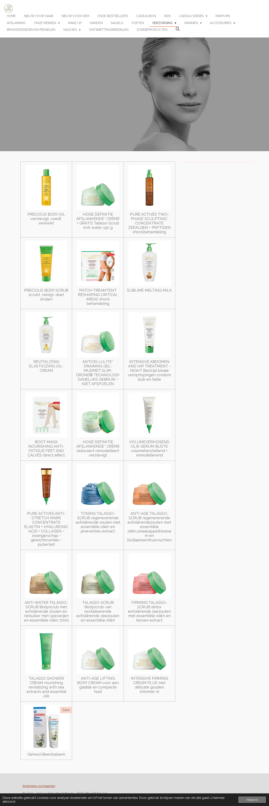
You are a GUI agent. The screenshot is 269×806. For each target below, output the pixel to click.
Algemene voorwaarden (38, 786)
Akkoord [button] (252, 799)
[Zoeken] (177, 29)
